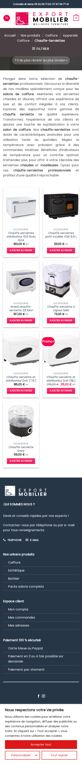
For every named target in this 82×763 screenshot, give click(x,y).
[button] (6, 18)
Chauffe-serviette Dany (21, 449)
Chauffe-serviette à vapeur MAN (61, 308)
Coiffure (51, 35)
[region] (41, 733)
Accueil (10, 35)
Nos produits (30, 35)
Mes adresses (18, 625)
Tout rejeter (59, 755)
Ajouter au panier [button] (21, 250)
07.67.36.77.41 (60, 4)
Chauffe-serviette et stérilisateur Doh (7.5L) (21, 378)
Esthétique (16, 570)
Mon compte (18, 609)
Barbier (14, 578)
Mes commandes (21, 617)
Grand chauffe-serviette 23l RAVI (21, 308)
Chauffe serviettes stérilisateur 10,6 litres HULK (21, 236)
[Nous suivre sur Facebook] (38, 696)
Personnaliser (21, 755)
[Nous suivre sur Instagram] (43, 696)
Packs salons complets (26, 586)
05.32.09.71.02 (42, 4)
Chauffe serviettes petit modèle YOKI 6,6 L (61, 234)
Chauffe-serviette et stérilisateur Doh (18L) (61, 378)
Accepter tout (41, 745)
